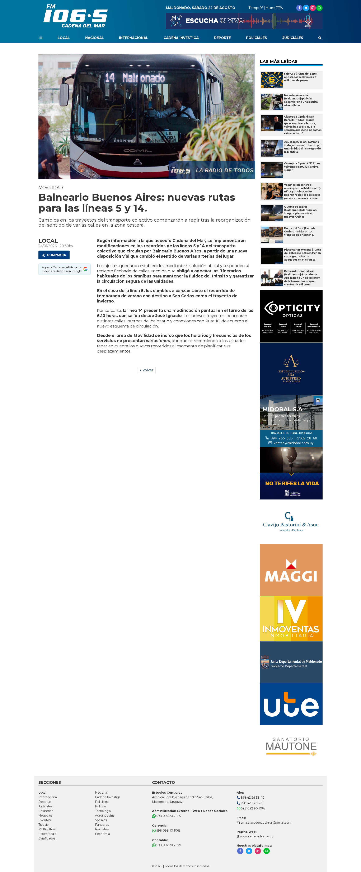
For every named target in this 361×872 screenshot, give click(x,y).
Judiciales (292, 38)
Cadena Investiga (181, 38)
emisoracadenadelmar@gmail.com (265, 822)
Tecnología (103, 811)
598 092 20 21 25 (168, 816)
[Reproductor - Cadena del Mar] (244, 21)
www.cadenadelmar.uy (256, 836)
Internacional (133, 38)
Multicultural (47, 829)
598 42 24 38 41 (252, 803)
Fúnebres (102, 825)
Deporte (222, 38)
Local (64, 38)
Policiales (256, 38)
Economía (102, 834)
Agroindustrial (105, 815)
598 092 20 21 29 (168, 845)
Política (100, 806)
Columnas (45, 811)
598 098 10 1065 (168, 830)
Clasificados (46, 838)
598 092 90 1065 (252, 808)
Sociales (101, 820)
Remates (102, 829)
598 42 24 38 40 (252, 797)
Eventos (44, 820)
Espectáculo (47, 834)
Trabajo (43, 825)
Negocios (45, 815)
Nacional (94, 38)
